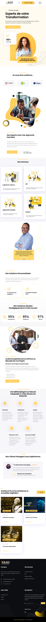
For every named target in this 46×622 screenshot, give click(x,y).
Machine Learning (6, 510)
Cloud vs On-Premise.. (32, 517)
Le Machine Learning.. (8, 517)
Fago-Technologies (20, 619)
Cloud (27, 510)
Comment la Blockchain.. (9, 546)
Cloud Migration (34, 510)
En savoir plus (5, 521)
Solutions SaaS (12, 539)
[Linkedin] (25, 612)
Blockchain (5, 539)
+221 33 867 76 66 (27, 152)
